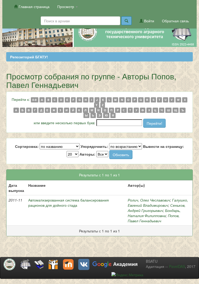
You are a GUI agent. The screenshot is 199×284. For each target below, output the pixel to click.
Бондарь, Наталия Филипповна (154, 213)
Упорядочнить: (94, 146)
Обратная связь (175, 20)
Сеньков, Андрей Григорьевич (157, 208)
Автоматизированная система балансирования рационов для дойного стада (68, 202)
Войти (148, 20)
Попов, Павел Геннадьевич (154, 218)
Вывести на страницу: (163, 146)
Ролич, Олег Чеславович (149, 200)
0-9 (34, 100)
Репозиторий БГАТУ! (29, 56)
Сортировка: (27, 146)
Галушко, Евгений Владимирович (158, 202)
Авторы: (87, 154)
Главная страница (33, 6)
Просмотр (66, 6)
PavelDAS (177, 266)
